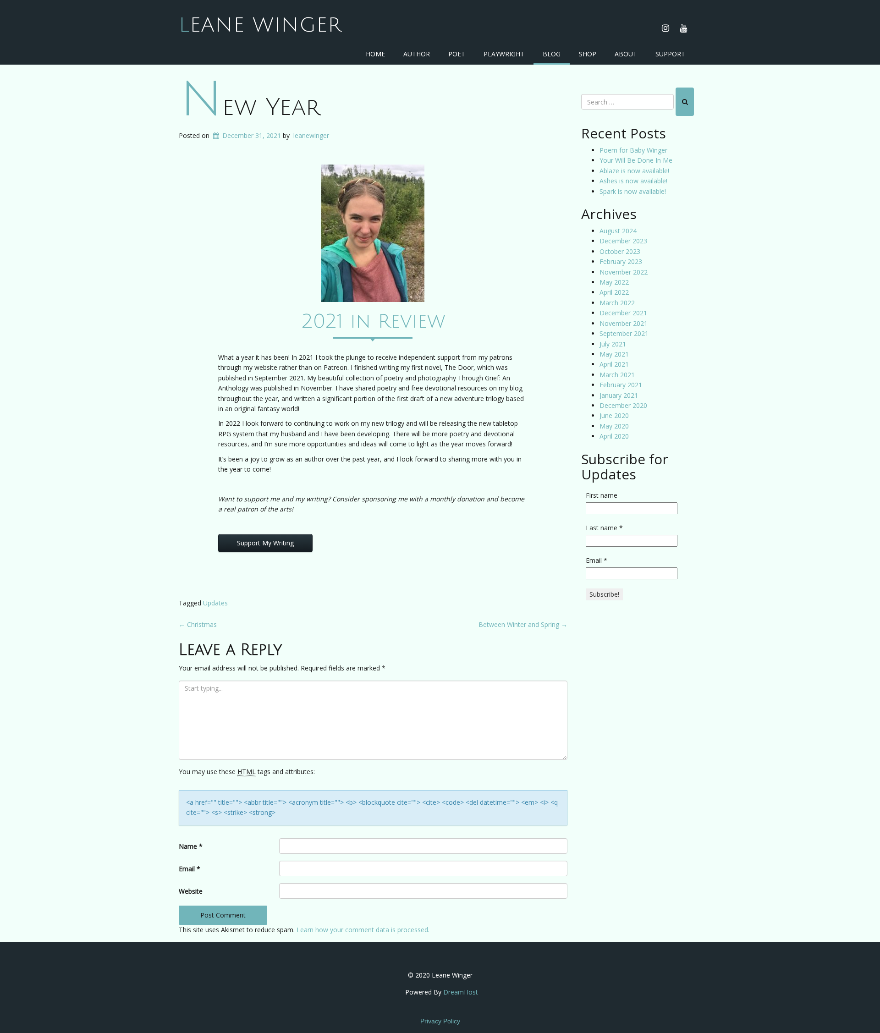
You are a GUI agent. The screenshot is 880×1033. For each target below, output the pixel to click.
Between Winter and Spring (522, 624)
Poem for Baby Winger (633, 150)
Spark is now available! (633, 191)
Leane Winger (260, 25)
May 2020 (614, 426)
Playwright (504, 53)
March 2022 (617, 302)
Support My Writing (265, 542)
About (626, 53)
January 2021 (619, 395)
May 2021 (614, 354)
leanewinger (311, 135)
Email (189, 868)
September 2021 (624, 333)
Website (191, 891)
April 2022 (614, 292)
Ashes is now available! (633, 180)
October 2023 (620, 251)
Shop (587, 53)
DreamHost (460, 992)
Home (375, 53)
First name (601, 495)
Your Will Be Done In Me (636, 160)
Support (670, 53)
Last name (604, 527)
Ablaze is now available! (634, 170)
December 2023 (623, 240)
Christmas (198, 624)
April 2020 (614, 436)
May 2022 (614, 282)
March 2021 (617, 374)
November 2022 (624, 272)
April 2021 (614, 364)
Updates (215, 603)
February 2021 (621, 384)
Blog (552, 53)
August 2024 (618, 230)
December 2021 (623, 312)
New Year (250, 107)
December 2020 (623, 405)
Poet (456, 53)
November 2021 (624, 323)
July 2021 (613, 344)
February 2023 (621, 261)
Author (416, 53)
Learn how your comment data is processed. (363, 929)
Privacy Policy (440, 1021)
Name (191, 846)
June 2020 (614, 415)
